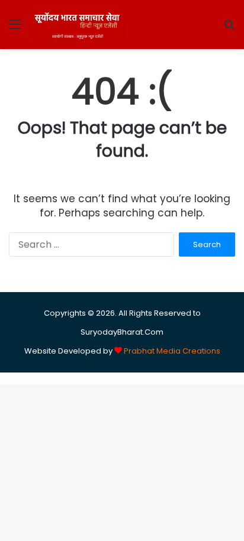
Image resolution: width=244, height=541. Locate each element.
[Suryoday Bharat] (77, 24)
